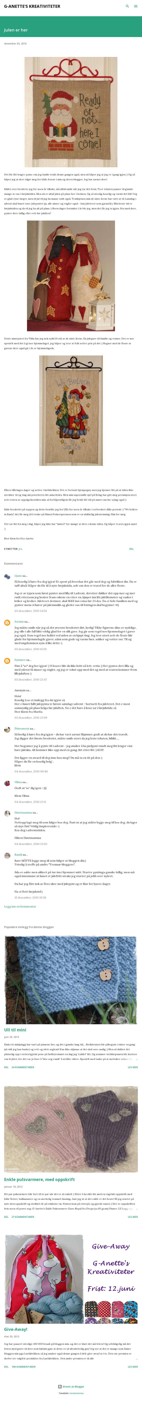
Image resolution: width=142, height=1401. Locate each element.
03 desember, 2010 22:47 (31, 679)
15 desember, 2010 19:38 (30, 897)
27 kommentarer (23, 1217)
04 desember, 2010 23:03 (31, 844)
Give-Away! (15, 1329)
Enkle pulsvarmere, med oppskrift (39, 1179)
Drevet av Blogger (73, 1386)
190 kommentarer (24, 1366)
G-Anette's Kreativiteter (32, 6)
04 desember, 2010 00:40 (31, 771)
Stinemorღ (22, 728)
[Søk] (127, 6)
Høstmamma (23, 812)
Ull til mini (15, 1030)
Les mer (133, 1067)
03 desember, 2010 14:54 (31, 611)
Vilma (18, 782)
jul (21, 548)
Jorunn (19, 621)
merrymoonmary (76, 1393)
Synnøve (20, 659)
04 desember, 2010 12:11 (30, 802)
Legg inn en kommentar (20, 906)
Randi (18, 854)
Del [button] (131, 548)
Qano (18, 575)
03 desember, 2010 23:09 (31, 717)
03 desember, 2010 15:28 (30, 649)
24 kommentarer (23, 1067)
